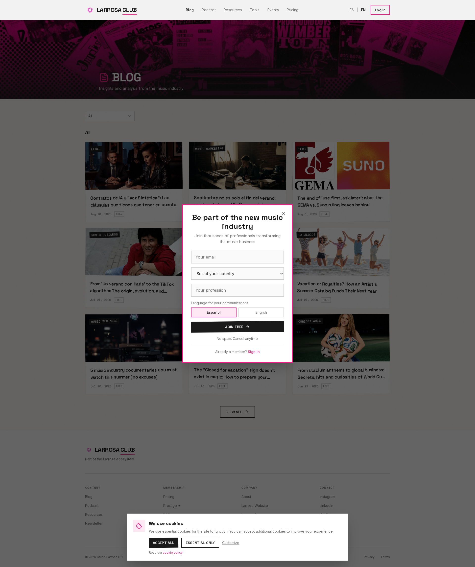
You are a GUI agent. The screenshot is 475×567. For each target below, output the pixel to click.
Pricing (292, 10)
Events (273, 10)
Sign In (254, 352)
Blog (190, 10)
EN (363, 10)
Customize (230, 543)
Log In (380, 10)
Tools (255, 10)
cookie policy (173, 552)
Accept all (163, 543)
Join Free (234, 326)
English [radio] (261, 312)
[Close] (283, 213)
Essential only (200, 543)
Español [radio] (214, 312)
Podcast (208, 10)
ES (352, 10)
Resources (233, 10)
